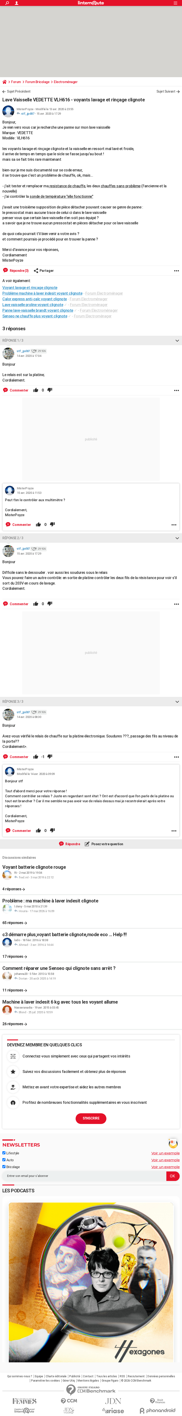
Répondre (72, 844)
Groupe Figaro (110, 1380)
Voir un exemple (165, 1153)
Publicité (74, 1376)
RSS (122, 1376)
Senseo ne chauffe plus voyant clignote (34, 316)
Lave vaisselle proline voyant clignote (32, 304)
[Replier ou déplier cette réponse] (177, 340)
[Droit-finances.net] (157, 1401)
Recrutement (136, 1376)
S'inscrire (91, 1118)
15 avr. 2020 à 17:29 (48, 113)
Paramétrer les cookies (45, 1380)
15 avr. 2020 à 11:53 (29, 493)
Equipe (39, 1376)
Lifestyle (12, 1153)
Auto (9, 1160)
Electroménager (65, 82)
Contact (88, 1376)
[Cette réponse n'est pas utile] (50, 390)
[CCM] (69, 1401)
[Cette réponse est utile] (36, 390)
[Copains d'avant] (24, 1411)
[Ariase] (113, 1410)
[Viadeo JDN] (69, 1411)
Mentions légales (88, 1380)
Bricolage (12, 1167)
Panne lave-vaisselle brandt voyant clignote (37, 310)
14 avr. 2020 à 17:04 (29, 356)
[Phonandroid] (157, 1411)
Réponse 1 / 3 (12, 340)
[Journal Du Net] (113, 1401)
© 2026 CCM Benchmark (136, 1380)
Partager (47, 271)
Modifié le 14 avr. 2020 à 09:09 (36, 774)
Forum (16, 82)
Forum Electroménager (104, 293)
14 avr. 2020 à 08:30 (29, 717)
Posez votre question (107, 844)
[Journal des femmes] (24, 1401)
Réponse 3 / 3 (12, 701)
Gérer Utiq (69, 1380)
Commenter (18, 390)
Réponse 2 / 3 (12, 538)
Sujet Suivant (165, 91)
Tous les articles (106, 1376)
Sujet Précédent (19, 91)
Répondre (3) (19, 271)
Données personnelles (161, 1376)
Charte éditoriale (56, 1376)
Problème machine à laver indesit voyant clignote (42, 293)
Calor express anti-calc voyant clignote (34, 299)
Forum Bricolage (37, 82)
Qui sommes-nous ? (19, 1376)
